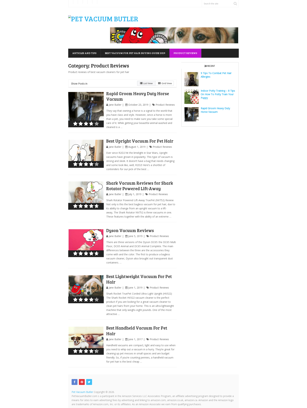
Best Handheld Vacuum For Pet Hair (136, 330)
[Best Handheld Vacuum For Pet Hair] (86, 340)
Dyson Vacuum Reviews (130, 230)
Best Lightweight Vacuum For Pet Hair (139, 279)
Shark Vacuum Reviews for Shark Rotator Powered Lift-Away (139, 185)
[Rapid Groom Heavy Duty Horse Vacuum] (86, 109)
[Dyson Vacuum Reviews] (86, 243)
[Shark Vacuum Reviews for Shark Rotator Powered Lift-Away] (86, 195)
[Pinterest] (82, 382)
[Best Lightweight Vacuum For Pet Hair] (86, 289)
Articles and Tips (84, 53)
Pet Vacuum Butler (82, 392)
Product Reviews (185, 53)
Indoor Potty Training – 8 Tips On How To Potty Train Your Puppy (218, 94)
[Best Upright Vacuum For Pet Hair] (86, 153)
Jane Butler (115, 104)
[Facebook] (74, 382)
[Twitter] (89, 382)
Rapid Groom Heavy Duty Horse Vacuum (137, 96)
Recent (211, 65)
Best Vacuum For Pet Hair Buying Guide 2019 (135, 53)
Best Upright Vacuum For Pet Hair (139, 141)
